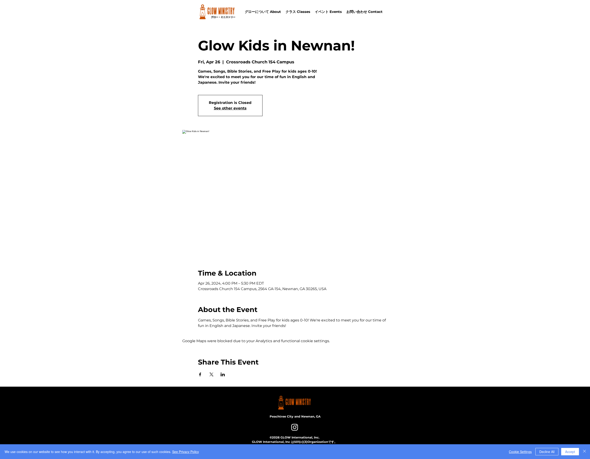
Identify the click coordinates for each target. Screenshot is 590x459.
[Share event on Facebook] (200, 374)
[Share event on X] (211, 374)
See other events (230, 108)
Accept (570, 451)
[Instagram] (294, 427)
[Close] (584, 451)
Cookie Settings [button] (520, 451)
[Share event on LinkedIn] (223, 374)
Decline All (547, 451)
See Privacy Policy (185, 451)
